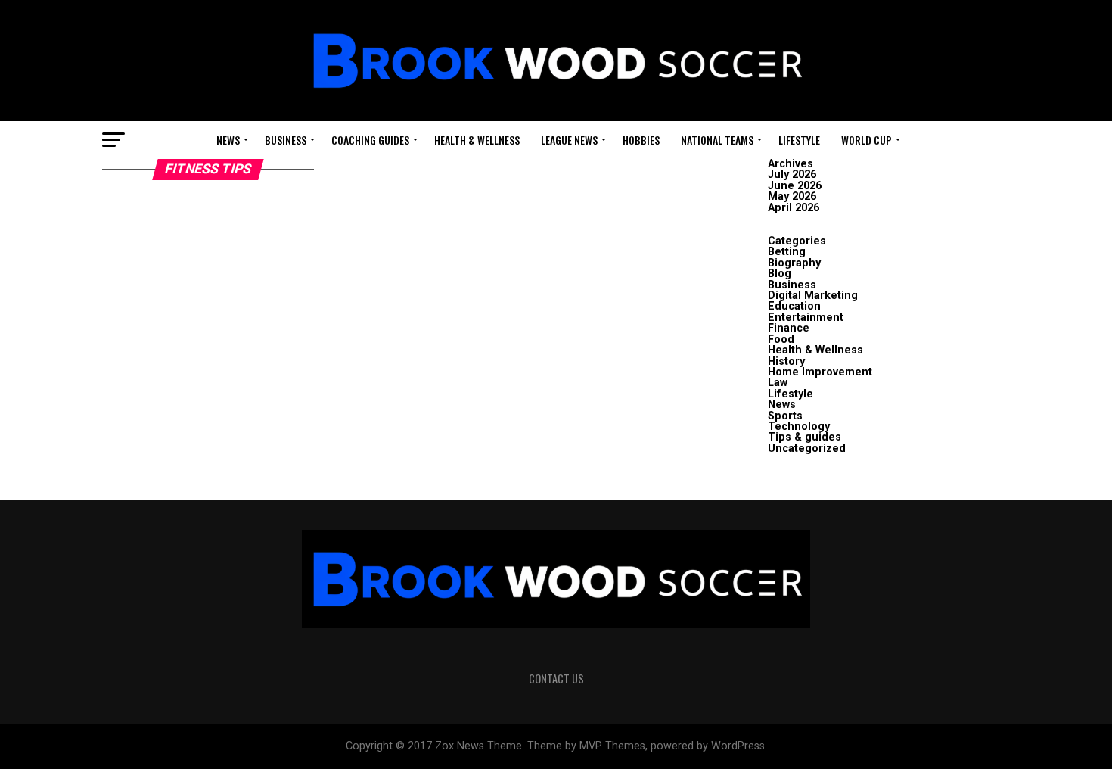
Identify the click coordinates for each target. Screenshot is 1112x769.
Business (285, 140)
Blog (779, 273)
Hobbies (641, 140)
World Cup (866, 140)
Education (794, 306)
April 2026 (793, 207)
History (786, 361)
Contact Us (556, 678)
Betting (787, 251)
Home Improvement (820, 372)
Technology (799, 426)
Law (777, 382)
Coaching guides (370, 140)
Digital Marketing (813, 295)
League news (569, 140)
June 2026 (795, 185)
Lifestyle (799, 140)
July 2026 (792, 174)
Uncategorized (807, 448)
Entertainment (805, 317)
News (228, 140)
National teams (717, 140)
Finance (788, 328)
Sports (785, 415)
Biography (794, 263)
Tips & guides (804, 437)
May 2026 (792, 196)
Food (781, 339)
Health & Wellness (477, 140)
